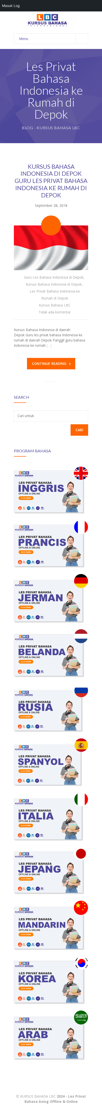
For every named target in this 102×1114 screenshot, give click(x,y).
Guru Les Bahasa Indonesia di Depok (53, 277)
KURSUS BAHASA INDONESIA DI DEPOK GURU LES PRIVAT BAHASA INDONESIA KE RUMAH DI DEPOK (51, 181)
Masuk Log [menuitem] (11, 5)
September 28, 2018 (51, 205)
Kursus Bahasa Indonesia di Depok (54, 284)
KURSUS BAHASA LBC (38, 1096)
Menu (23, 38)
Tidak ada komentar (55, 312)
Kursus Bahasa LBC (55, 305)
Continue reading (49, 363)
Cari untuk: (26, 415)
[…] (49, 345)
